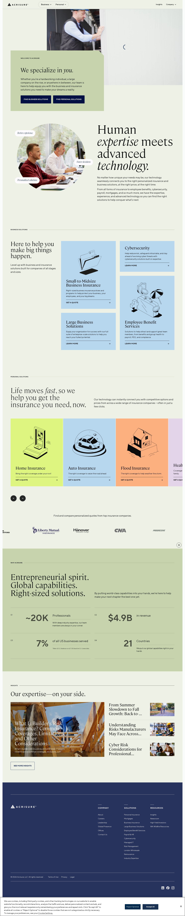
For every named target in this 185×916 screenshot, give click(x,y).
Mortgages (128, 819)
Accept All (150, 907)
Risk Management (131, 846)
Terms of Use (53, 877)
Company (170, 4)
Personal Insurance (132, 815)
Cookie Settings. (45, 913)
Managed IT (129, 842)
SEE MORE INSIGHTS (22, 766)
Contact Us (102, 835)
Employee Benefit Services (134, 831)
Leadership (102, 823)
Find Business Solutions (36, 99)
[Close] (181, 906)
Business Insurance (132, 823)
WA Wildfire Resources (159, 826)
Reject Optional (132, 907)
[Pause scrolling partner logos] (178, 545)
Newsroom (154, 819)
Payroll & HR (129, 835)
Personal (60, 4)
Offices (101, 831)
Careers (101, 819)
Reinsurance (129, 854)
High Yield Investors (158, 823)
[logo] (18, 4)
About (100, 815)
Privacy (64, 877)
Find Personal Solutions (68, 99)
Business (45, 4)
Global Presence (104, 826)
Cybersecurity (130, 838)
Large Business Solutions (134, 826)
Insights (159, 4)
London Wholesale (131, 850)
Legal (72, 877)
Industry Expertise (131, 858)
